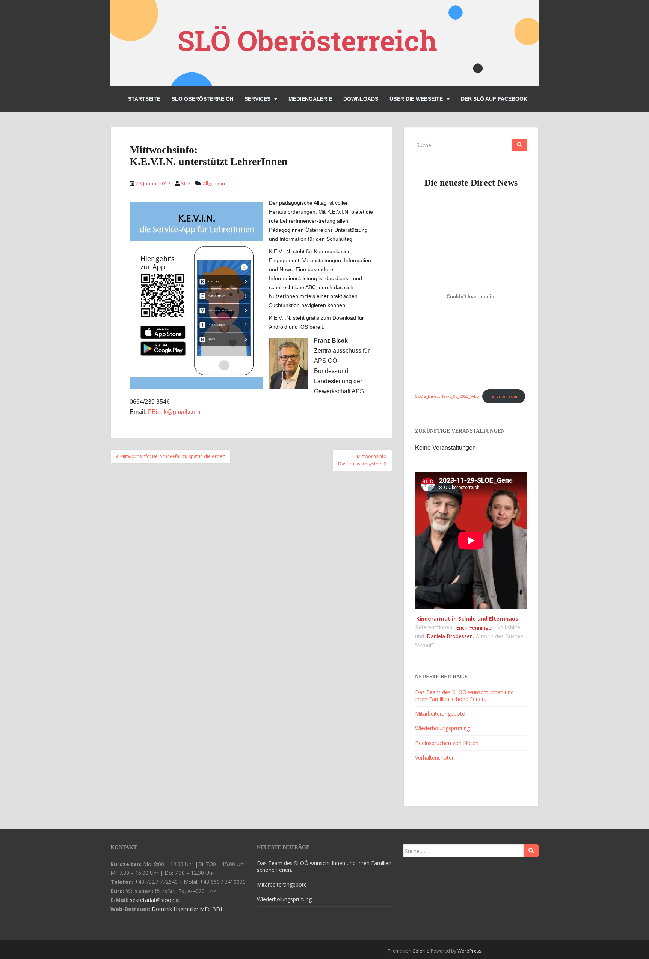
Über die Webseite (416, 99)
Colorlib (421, 951)
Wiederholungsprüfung (442, 728)
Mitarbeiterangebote (440, 713)
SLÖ (185, 183)
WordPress (469, 951)
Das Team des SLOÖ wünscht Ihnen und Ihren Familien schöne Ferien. (464, 695)
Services (257, 99)
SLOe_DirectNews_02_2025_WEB (447, 396)
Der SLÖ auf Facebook (494, 99)
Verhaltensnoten (435, 757)
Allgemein (214, 183)
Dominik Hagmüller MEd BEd (187, 908)
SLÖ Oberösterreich (202, 99)
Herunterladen (504, 396)
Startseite (144, 99)
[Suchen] (519, 145)
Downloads (360, 99)
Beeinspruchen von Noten (446, 742)
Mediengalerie (310, 99)
